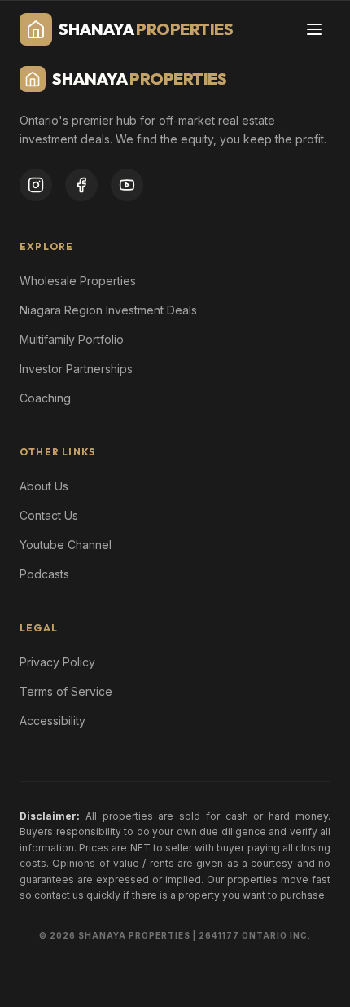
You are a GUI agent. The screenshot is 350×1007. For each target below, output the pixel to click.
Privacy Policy (57, 662)
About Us (44, 486)
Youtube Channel (66, 545)
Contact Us (49, 515)
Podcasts (44, 574)
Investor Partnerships (76, 369)
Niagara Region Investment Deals (108, 310)
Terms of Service (66, 691)
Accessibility (52, 721)
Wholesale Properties (78, 281)
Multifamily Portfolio (72, 339)
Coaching (45, 398)
